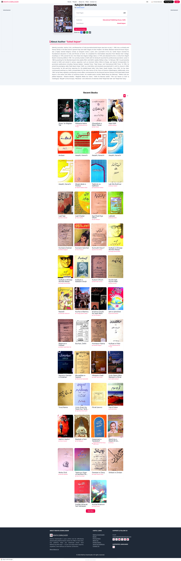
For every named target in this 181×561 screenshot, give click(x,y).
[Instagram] (122, 539)
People (75, 2)
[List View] (127, 95)
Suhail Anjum (80, 7)
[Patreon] (127, 539)
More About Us (54, 549)
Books (69, 2)
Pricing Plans (97, 538)
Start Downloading (80, 29)
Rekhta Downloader (99, 535)
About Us (81, 2)
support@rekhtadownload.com (122, 537)
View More (90, 511)
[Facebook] (113, 539)
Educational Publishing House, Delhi (114, 20)
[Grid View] (124, 95)
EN (147, 1)
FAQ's (87, 2)
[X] (116, 539)
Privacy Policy (97, 542)
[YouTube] (119, 539)
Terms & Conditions (99, 544)
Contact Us (93, 2)
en (114, 547)
